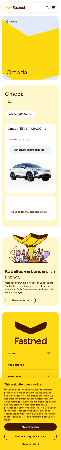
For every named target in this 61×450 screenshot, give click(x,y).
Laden (12, 353)
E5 (9, 101)
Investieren (15, 376)
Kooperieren (16, 364)
